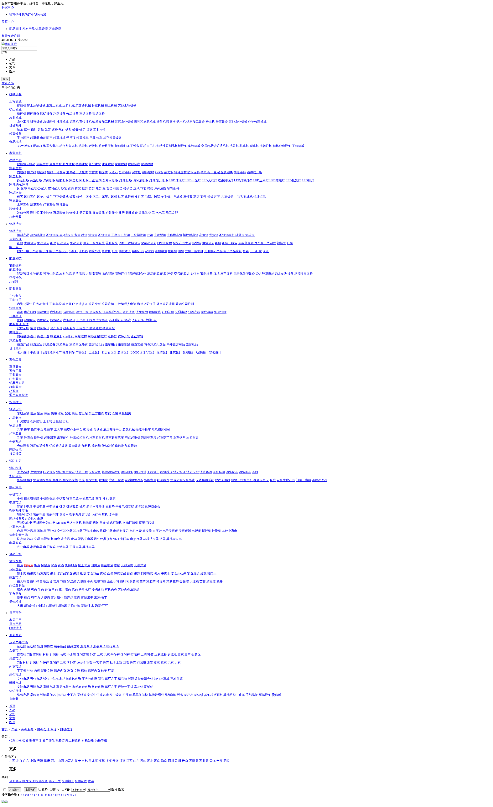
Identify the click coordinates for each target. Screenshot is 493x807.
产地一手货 (125, 686)
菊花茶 (141, 581)
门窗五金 (49, 204)
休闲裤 (125, 654)
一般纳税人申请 (125, 304)
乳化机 (244, 145)
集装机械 (194, 145)
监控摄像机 (24, 480)
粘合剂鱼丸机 (68, 145)
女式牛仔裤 (94, 694)
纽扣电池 (161, 251)
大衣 (177, 662)
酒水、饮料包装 (129, 243)
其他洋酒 (140, 565)
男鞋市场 (36, 686)
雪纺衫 (37, 654)
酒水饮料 (15, 561)
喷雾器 (171, 121)
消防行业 (15, 468)
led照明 (113, 180)
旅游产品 (23, 344)
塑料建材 (42, 164)
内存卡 (96, 514)
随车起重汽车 (115, 437)
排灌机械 (62, 121)
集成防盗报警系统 (182, 480)
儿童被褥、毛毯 (232, 196)
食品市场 (15, 554)
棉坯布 (188, 694)
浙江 (109, 760)
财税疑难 (95, 328)
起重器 (34, 137)
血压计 (157, 530)
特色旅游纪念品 (155, 344)
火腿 (27, 589)
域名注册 (56, 336)
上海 (33, 760)
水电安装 (15, 216)
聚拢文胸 (47, 670)
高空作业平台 (73, 429)
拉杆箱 (61, 694)
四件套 (127, 694)
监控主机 (92, 480)
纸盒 (53, 243)
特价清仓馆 (145, 678)
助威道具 (125, 251)
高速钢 (203, 235)
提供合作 (81, 781)
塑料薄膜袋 (246, 243)
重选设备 (85, 113)
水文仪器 (193, 273)
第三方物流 (96, 413)
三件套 (188, 196)
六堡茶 (81, 581)
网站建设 (15, 332)
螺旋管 (92, 235)
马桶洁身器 (151, 539)
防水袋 (196, 243)
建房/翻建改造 (128, 212)
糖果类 (31, 573)
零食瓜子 (193, 573)
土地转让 (49, 421)
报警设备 (95, 472)
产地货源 (176, 678)
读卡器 (139, 506)
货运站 (83, 413)
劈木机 (181, 121)
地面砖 (41, 172)
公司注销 (108, 304)
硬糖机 (37, 145)
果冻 (137, 573)
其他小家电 (229, 530)
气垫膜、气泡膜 (265, 243)
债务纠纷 (95, 312)
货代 (108, 413)
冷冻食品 (98, 589)
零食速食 (15, 593)
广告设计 (81, 352)
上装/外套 (147, 654)
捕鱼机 (161, 121)
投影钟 (172, 251)
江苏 (102, 760)
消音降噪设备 (303, 273)
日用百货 (15, 612)
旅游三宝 (36, 344)
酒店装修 (85, 212)
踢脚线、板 (254, 172)
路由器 (50, 522)
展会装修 (98, 212)
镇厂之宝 (111, 678)
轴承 (20, 129)
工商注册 (15, 300)
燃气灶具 (100, 539)
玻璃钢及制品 (26, 164)
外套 (93, 654)
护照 (20, 320)
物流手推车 (143, 429)
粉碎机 (21, 113)
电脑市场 (15, 502)
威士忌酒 (84, 565)
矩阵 (273, 480)
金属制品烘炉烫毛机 (215, 145)
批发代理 (28, 781)
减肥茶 (151, 581)
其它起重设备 (112, 137)
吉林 (85, 760)
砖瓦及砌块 (225, 172)
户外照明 (49, 180)
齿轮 (41, 129)
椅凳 (78, 188)
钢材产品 (23, 235)
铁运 (75, 413)
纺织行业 (15, 690)
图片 (114, 789)
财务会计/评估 (19, 324)
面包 (110, 573)
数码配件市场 (18, 510)
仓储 (115, 413)
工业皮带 (99, 129)
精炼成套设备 (282, 145)
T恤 (29, 654)
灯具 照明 (125, 180)
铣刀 (82, 129)
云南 (185, 760)
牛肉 (41, 589)
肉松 (103, 573)
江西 (129, 760)
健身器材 (73, 646)
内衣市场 (15, 666)
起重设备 (15, 133)
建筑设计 (176, 352)
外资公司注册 (165, 304)
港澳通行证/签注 (120, 320)
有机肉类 (111, 589)
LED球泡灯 (177, 180)
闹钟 (181, 251)
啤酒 (54, 565)
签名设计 (215, 352)
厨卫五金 (36, 204)
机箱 (82, 506)
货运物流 (15, 402)
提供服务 (41, 781)
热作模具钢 (37, 235)
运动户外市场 (18, 642)
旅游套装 (137, 344)
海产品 (68, 597)
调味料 (52, 605)
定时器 (149, 251)
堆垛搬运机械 (161, 429)
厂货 (111, 670)
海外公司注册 (146, 304)
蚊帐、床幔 (84, 196)
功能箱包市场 (71, 678)
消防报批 (192, 472)
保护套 (60, 498)
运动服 (21, 646)
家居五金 (15, 200)
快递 (54, 413)
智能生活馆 (24, 514)
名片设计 (23, 352)
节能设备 (206, 273)
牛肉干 (165, 573)
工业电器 (75, 547)
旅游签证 (56, 320)
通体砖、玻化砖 (77, 172)
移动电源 (72, 498)
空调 (37, 539)
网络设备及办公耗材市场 (26, 518)
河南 (143, 760)
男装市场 (15, 658)
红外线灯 (163, 480)
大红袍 (194, 581)
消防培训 (179, 472)
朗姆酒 (95, 565)
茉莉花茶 (172, 581)
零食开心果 (178, 573)
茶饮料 (85, 605)
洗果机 (234, 145)
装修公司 (23, 212)
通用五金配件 (18, 395)
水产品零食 (64, 573)
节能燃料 (15, 265)
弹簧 (48, 129)
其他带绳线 (156, 694)
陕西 (199, 760)
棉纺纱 (198, 694)
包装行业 (15, 239)
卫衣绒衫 (160, 654)
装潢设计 (123, 352)
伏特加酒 (71, 565)
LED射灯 (308, 180)
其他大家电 (174, 539)
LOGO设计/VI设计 (143, 352)
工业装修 (46, 212)
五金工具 (15, 359)
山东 (136, 760)
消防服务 (127, 472)
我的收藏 (40, 14)
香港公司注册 (185, 304)
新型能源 (78, 273)
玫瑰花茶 (100, 581)
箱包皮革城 (161, 678)
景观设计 (189, 352)
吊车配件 (63, 437)
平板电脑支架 (125, 506)
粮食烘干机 (106, 145)
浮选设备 (59, 113)
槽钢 (84, 235)
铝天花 (212, 172)
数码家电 (15, 487)
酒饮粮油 (15, 601)
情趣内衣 (60, 670)
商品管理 (15, 28)
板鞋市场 (98, 686)
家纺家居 (15, 192)
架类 (92, 188)
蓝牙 (99, 498)
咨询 (20, 312)
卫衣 (100, 654)
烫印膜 (276, 694)
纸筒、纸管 (229, 243)
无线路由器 (24, 522)
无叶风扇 (30, 530)
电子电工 (15, 247)
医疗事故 (207, 312)
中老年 (97, 662)
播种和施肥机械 (145, 121)
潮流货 (132, 678)
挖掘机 (21, 105)
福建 (122, 760)
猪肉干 (211, 573)
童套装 (13, 699)
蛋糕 (203, 573)
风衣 (107, 654)
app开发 (68, 336)
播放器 (64, 514)
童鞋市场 (49, 686)
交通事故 (181, 312)
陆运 (33, 413)
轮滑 (40, 646)
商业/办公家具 (37, 188)
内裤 (37, 670)
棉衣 (164, 662)
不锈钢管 (104, 235)
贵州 (178, 760)
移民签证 (43, 320)
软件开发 (124, 336)
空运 (40, 413)
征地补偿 (168, 312)
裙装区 (196, 654)
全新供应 (15, 781)
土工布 (71, 694)
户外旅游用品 (175, 344)
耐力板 (169, 172)
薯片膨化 (57, 597)
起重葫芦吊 (165, 437)
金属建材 (55, 164)
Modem (61, 522)
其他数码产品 (213, 251)
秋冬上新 (116, 662)
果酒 (37, 565)
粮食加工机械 (105, 121)
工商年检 (55, 304)
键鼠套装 (72, 506)
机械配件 (15, 125)
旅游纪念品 (96, 344)
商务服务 (15, 288)
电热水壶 (135, 530)
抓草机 (74, 121)
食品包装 (43, 243)
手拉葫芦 (23, 137)
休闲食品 (15, 569)
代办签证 (15, 316)
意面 (77, 597)
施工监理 (172, 212)
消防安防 (15, 461)
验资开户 (68, 304)
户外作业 (112, 212)
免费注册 (14, 36)
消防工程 (81, 472)
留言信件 (15, 14)
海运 (47, 413)
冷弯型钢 (160, 235)
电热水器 (136, 539)
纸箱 (20, 243)
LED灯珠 (256, 251)
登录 (5, 36)
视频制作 (68, 352)
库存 (91, 781)
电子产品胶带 (232, 251)
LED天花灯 (209, 180)
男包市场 (36, 678)
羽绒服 (172, 654)
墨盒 (103, 522)
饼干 (20, 597)
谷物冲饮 (74, 605)
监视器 (57, 480)
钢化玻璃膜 (31, 498)
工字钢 (116, 235)
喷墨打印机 (146, 522)
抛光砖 (31, 172)
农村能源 (65, 273)
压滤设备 (265, 694)
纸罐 (218, 243)
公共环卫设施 (265, 273)
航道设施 (131, 445)
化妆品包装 (148, 243)
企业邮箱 (137, 336)
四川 (171, 760)
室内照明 (102, 180)
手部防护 (252, 694)
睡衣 (70, 670)
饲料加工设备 (195, 121)
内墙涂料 (240, 172)
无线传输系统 (205, 480)
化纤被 (129, 196)
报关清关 (15, 453)
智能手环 (52, 514)
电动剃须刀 (121, 530)
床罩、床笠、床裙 (104, 196)
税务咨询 (69, 328)
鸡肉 (34, 589)
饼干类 (21, 573)
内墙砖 (21, 172)
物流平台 (37, 429)
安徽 (115, 760)
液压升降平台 (112, 429)
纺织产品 (23, 694)
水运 (61, 413)
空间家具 (54, 188)
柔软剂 (34, 694)
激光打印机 (130, 522)
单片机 (106, 251)
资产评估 (56, 328)
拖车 (27, 429)
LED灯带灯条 (243, 180)
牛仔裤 (115, 654)
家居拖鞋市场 (65, 686)
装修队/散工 (147, 212)
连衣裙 (21, 654)
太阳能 (124, 539)
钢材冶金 (15, 223)
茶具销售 (23, 581)
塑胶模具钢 (190, 235)
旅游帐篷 (124, 344)
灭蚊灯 (51, 530)
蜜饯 (83, 573)
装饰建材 (68, 164)
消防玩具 (232, 472)
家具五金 (62, 204)
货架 (89, 129)
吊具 (92, 137)
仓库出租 (36, 421)
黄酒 (61, 565)
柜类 (85, 188)
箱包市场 (15, 674)
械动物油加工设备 (127, 145)
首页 (5, 729)
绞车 (99, 137)
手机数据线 (47, 498)
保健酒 (45, 565)
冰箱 (30, 539)
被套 (72, 196)
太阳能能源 (93, 273)
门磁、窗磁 (303, 480)
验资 (33, 328)
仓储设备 (23, 445)
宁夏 (219, 760)
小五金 (13, 391)
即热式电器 (85, 539)
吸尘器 (107, 530)
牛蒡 (90, 581)
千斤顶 (70, 137)
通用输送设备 (39, 445)
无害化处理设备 (244, 273)
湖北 (150, 760)
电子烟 (44, 251)
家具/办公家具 (19, 184)
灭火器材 (23, 472)
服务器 (112, 336)
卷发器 (147, 530)
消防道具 (245, 472)
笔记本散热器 (95, 506)
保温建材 (147, 164)
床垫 (24, 188)
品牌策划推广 (52, 352)
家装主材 (15, 168)
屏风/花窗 (139, 188)
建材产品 (15, 160)
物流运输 (15, 409)
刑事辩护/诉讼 (112, 312)
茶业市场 (15, 577)
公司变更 (95, 304)
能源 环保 (166, 273)
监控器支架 (70, 480)
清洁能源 (153, 273)
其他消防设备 (111, 472)
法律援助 (142, 312)
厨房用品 (15, 624)
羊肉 (55, 589)
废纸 (216, 273)
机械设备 (15, 94)
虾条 (130, 573)
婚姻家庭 (155, 312)
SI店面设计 (109, 352)
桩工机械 (111, 105)
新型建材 (95, 164)
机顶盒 (55, 539)
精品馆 (122, 678)
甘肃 (206, 760)
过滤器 (44, 694)
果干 (53, 573)
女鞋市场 (23, 686)
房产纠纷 (30, 312)
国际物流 (15, 449)
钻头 (68, 129)
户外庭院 (160, 188)
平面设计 (36, 352)
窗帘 (203, 196)
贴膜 (112, 498)
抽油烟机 (113, 539)
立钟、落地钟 (194, 251)
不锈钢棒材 (227, 235)
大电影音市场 (18, 534)
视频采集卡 (261, 480)
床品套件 (30, 196)
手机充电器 (87, 498)
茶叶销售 (36, 581)
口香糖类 (147, 573)
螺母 (75, 129)
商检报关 (125, 413)
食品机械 (15, 141)
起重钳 (194, 437)
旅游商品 (62, 344)
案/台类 (107, 188)
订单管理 (41, 28)
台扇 (20, 530)
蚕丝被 (81, 694)
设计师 (34, 212)
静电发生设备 (112, 694)
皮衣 (181, 654)
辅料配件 (173, 188)
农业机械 (15, 117)
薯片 (157, 573)
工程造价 (82, 328)
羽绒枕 (248, 196)
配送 (68, 413)
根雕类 (117, 188)
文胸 (77, 670)
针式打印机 (114, 522)
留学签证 (30, 320)
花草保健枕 (61, 196)
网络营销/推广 (97, 336)
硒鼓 (96, 522)
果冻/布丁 (100, 597)
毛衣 (63, 654)
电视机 (45, 539)
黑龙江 (93, 760)
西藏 (192, 760)
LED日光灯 (193, 180)
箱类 (150, 188)
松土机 (210, 121)
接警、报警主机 (242, 480)
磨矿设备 (46, 113)
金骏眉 (184, 581)
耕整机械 (36, 121)
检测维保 (166, 472)
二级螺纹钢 (138, 235)
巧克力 (35, 597)
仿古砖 (93, 172)
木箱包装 (30, 243)
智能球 (103, 480)
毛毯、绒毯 (152, 196)
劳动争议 (43, 312)
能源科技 (15, 258)
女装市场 (15, 650)
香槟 (117, 565)
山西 (61, 760)
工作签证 (82, 320)
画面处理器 (319, 480)
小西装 (71, 654)
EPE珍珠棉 (164, 243)
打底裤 (135, 654)
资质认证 (81, 304)
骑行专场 (112, 646)
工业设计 (95, 352)
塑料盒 (281, 243)
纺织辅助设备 (174, 694)
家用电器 (36, 547)
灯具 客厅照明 (159, 180)
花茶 (63, 581)
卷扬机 (97, 429)
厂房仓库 (15, 417)
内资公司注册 (26, 304)
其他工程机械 (127, 105)
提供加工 (68, 781)
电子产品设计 (58, 251)
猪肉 (20, 589)
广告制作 (15, 295)
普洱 (56, 581)
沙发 (64, 188)
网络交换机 (74, 522)
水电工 (160, 212)
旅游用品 (111, 344)
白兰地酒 (107, 565)
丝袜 (30, 670)
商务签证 (69, 320)
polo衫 (81, 662)
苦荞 (203, 581)
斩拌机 (93, 145)
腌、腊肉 (65, 589)
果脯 (76, 573)
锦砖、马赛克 (56, 172)
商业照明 (36, 180)
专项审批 (42, 304)
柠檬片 (161, 581)
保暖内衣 (94, 670)
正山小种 (113, 581)
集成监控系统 (42, 480)
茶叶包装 (112, 243)
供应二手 (55, 781)
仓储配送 (15, 441)
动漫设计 (202, 352)
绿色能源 (108, 273)
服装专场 (99, 646)
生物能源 (36, 273)
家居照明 (15, 176)
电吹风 (97, 530)
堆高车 (48, 429)
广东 (26, 760)
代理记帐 (23, 328)
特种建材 (81, 164)
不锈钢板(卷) (55, 235)
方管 (77, 235)
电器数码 (15, 543)
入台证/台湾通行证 (144, 320)
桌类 (71, 188)
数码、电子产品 (28, 251)
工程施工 (153, 472)
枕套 (121, 196)
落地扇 (41, 530)
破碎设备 (33, 113)
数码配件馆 (77, 514)
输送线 (96, 445)
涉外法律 (220, 312)
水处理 (13, 281)
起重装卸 (15, 433)
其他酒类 (127, 565)
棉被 (210, 196)
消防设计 (140, 472)
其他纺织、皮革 (234, 694)
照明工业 (88, 180)
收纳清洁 (15, 628)
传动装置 (108, 445)
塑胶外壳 (95, 251)
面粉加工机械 (149, 145)
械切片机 (266, 145)
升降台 (28, 437)
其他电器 (88, 547)
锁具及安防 (17, 383)
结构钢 (69, 235)
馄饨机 (83, 145)
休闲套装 (83, 654)
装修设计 (15, 208)
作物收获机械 (257, 121)
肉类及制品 (17, 585)
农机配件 (49, 121)
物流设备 (15, 425)
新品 (101, 678)
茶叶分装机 (24, 145)
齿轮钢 (250, 235)
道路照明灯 (225, 180)
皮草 (187, 654)
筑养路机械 (83, 105)
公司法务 (128, 312)
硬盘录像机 (222, 480)
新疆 (226, 760)
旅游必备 (49, 344)
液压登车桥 (148, 437)
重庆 (47, 760)
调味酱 (62, 605)
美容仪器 (185, 530)
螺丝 (27, 129)
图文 (121, 789)
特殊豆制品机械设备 (173, 145)
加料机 (86, 445)
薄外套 (71, 662)
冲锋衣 (48, 646)
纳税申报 (108, 328)
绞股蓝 (211, 581)
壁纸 (203, 172)
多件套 (139, 196)
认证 (266, 251)
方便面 (45, 597)
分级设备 (72, 113)
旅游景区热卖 (78, 344)
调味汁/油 (30, 605)
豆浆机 (87, 530)
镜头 (82, 480)
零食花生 (93, 573)
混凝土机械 (54, 105)
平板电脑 (39, 506)
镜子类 (127, 188)
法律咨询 (15, 308)
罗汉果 (71, 581)
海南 (164, 760)
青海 (213, 760)
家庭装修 (59, 212)
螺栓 (55, 129)
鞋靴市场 (15, 682)
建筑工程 (82, 312)
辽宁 (78, 760)
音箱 (246, 251)
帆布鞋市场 (83, 686)
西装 (150, 662)
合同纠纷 (69, 312)
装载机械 (128, 429)
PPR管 (159, 172)
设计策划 (15, 348)
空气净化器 (64, 530)
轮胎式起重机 (79, 437)
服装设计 (163, 352)
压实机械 (68, 105)
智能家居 (150, 480)
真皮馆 (138, 686)
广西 (12, 760)
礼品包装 (63, 243)
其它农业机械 (124, 121)
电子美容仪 (170, 530)
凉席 (196, 196)
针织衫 (54, 654)
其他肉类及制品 (128, 589)
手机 (20, 498)
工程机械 (15, 101)
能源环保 (15, 269)
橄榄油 (42, 605)
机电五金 (15, 387)
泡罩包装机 (51, 145)
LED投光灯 (293, 180)
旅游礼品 (192, 344)
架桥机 (87, 429)
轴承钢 (240, 235)
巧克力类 (43, 573)
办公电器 (23, 547)
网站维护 (81, 336)
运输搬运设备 (58, 445)
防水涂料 (193, 172)
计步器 (83, 251)
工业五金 (15, 374)
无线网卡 (39, 522)
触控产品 (138, 251)
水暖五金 (23, 204)
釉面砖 (103, 172)
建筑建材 (108, 164)
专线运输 (23, 413)
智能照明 (62, 180)
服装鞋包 (15, 635)
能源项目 (23, 273)
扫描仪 (87, 522)
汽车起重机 (97, 437)
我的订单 (28, 14)
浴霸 (162, 539)
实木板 (136, 172)
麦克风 (65, 539)
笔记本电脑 (24, 506)
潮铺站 (148, 686)
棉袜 (84, 670)
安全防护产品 (286, 480)
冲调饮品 (120, 573)
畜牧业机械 (87, 121)
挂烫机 (216, 530)
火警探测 (36, 472)
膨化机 (254, 145)
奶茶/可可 (101, 605)
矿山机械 (15, 109)
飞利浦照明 (140, 180)
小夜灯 (73, 251)
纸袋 (290, 243)
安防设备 (15, 476)
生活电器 (62, 547)
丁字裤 (21, 670)
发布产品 (28, 28)
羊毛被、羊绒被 (172, 196)
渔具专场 (86, 646)
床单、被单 (44, 196)
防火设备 (49, 472)
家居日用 (15, 620)
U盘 (88, 514)
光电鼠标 (52, 506)
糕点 (27, 597)
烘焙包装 (208, 243)
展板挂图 (219, 472)
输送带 (119, 445)
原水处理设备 (284, 273)
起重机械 (98, 105)
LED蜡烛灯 (277, 180)
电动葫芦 (46, 137)
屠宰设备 (222, 121)
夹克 (106, 662)
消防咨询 (206, 472)
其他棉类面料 (213, 694)
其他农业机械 (238, 121)
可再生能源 (51, 273)
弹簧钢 (213, 235)
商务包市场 (89, 678)
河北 (54, 760)
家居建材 (121, 164)
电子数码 (49, 547)
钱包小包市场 (52, 678)
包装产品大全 (182, 243)
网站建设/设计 (26, 336)
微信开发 (43, 336)
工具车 (58, 429)
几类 (99, 188)
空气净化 (15, 277)
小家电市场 (17, 526)
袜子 (104, 670)
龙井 (219, 581)
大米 (20, 605)
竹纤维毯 (259, 196)
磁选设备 (98, 113)
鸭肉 (75, 589)
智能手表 (39, 514)
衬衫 (46, 654)
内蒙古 (69, 760)
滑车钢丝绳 (181, 437)
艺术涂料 (125, 172)
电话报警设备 (134, 480)
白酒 (20, 565)
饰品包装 (76, 243)
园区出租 (62, 421)
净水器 (77, 530)
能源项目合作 (137, 273)
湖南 (157, 760)
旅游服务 (15, 340)
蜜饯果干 (87, 597)
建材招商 (134, 164)
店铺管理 (55, 28)
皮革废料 (226, 273)
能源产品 (121, 273)
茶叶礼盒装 (128, 581)
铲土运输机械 (36, 105)
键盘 (62, 506)
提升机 (38, 437)
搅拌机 (206, 530)
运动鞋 (31, 646)
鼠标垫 (110, 506)
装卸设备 (75, 445)
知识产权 (194, 312)
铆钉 (34, 129)
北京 (19, 760)
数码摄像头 (152, 506)
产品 (14, 729)
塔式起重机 (132, 437)
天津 (40, 760)
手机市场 (15, 494)
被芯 (20, 196)
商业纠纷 (56, 312)
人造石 (113, 172)
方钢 (150, 235)
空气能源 (180, 273)
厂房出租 (23, 421)
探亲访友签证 (98, 320)
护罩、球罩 (116, 480)
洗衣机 (21, 539)
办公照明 (23, 180)
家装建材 (15, 153)
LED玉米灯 (261, 180)
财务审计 (43, 328)
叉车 (20, 429)
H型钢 (125, 235)
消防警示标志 (65, 472)
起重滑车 (82, 137)
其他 (255, 472)
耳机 (105, 498)
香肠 (48, 589)
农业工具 (23, 121)
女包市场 (23, 678)
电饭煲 (196, 530)
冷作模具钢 (174, 235)
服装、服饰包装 (94, 243)
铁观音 (47, 581)
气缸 (62, 129)
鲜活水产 (85, 589)
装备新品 (60, 646)
